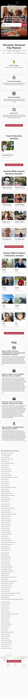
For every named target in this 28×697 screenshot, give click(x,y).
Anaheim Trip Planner (5, 550)
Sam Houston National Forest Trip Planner (9, 477)
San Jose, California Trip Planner (7, 463)
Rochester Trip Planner (5, 612)
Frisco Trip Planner (4, 630)
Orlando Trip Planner (5, 506)
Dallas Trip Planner (5, 479)
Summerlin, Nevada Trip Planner (7, 632)
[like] (12, 143)
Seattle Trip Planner (5, 461)
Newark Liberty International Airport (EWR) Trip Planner (12, 599)
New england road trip (7, 155)
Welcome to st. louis (20, 187)
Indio (16, 323)
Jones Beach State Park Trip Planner (8, 577)
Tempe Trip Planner (5, 620)
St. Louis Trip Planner (5, 528)
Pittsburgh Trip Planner (5, 530)
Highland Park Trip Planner (6, 540)
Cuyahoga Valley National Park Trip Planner (9, 614)
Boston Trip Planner (5, 483)
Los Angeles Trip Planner (6, 455)
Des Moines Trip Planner (6, 559)
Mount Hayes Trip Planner (6, 534)
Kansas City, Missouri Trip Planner (8, 508)
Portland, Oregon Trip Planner (7, 493)
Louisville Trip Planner (5, 622)
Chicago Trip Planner (5, 457)
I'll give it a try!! (6, 221)
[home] (12, 5)
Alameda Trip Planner (5, 553)
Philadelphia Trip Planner (6, 512)
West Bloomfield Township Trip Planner (9, 581)
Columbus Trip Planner (5, 504)
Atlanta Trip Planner (5, 465)
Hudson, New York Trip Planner (7, 453)
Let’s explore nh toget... (8, 239)
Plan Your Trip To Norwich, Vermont (14, 125)
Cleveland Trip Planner (5, 603)
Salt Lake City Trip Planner (6, 565)
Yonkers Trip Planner (5, 501)
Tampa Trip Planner (5, 497)
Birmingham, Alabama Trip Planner (8, 495)
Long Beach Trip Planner (6, 616)
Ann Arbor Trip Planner (5, 601)
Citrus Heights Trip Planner (6, 569)
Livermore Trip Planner (5, 518)
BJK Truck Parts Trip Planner (6, 624)
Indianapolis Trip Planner (6, 499)
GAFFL (3, 53)
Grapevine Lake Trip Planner (6, 642)
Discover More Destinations (14, 661)
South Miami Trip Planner (6, 520)
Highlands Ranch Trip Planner (7, 567)
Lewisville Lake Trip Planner (6, 585)
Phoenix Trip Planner (5, 485)
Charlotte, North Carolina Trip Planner (8, 514)
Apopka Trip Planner (5, 597)
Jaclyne (4, 287)
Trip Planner (9, 53)
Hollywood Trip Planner (5, 548)
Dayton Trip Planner (5, 638)
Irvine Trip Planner (4, 536)
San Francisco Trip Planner (6, 475)
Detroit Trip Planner (5, 609)
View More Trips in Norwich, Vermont (14, 164)
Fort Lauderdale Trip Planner (6, 544)
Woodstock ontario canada (8, 187)
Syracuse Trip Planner (5, 634)
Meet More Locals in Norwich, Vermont (14, 246)
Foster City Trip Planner (5, 636)
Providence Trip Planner (6, 532)
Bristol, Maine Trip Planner (6, 644)
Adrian (4, 269)
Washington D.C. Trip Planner (7, 459)
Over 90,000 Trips (18, 27)
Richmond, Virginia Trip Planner (7, 583)
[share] (12, 145)
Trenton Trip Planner (5, 473)
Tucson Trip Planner (5, 605)
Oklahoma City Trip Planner (6, 648)
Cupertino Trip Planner (5, 522)
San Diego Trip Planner (5, 491)
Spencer (17, 287)
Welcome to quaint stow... (8, 204)
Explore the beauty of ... (21, 204)
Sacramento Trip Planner (6, 516)
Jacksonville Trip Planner (6, 524)
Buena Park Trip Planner (6, 561)
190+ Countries (10, 27)
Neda (3, 323)
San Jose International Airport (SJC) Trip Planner (10, 593)
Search (24, 24)
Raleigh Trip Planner (5, 575)
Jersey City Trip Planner (6, 469)
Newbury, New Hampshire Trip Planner (8, 487)
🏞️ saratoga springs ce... (21, 239)
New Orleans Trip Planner (6, 587)
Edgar (16, 269)
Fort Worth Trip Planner (5, 626)
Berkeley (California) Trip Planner (7, 571)
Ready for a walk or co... (21, 221)
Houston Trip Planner (5, 489)
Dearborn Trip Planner (5, 607)
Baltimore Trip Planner (5, 526)
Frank (3, 305)
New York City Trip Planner (6, 471)
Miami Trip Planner (4, 579)
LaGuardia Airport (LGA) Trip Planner (8, 542)
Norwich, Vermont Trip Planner (19, 53)
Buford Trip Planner (5, 555)
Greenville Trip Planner (5, 589)
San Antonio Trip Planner (6, 510)
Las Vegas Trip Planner (5, 563)
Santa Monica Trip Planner (6, 640)
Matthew (17, 305)
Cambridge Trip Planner (5, 573)
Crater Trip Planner (5, 628)
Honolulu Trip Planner (5, 538)
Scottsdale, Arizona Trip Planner (7, 595)
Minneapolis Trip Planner (6, 557)
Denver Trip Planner (5, 467)
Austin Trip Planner (5, 481)
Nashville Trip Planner (5, 546)
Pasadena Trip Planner (5, 618)
